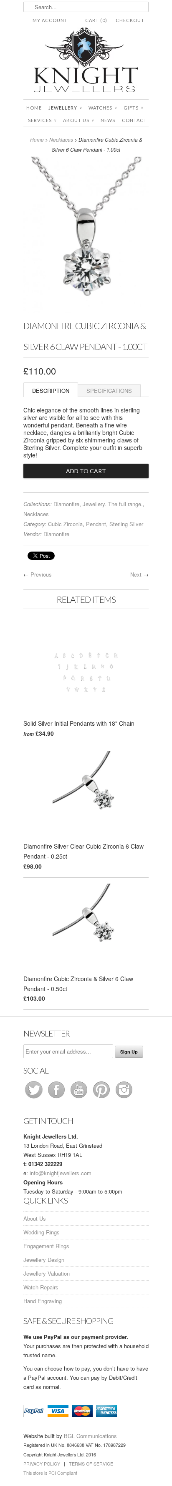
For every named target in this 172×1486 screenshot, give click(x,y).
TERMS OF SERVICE (91, 1464)
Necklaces (61, 139)
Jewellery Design (43, 1260)
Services (42, 120)
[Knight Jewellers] (86, 61)
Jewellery (65, 107)
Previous (41, 574)
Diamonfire (66, 504)
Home (34, 107)
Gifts (133, 107)
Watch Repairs (40, 1287)
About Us (78, 120)
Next (136, 574)
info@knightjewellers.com (60, 1173)
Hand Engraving (42, 1301)
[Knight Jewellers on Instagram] (124, 1098)
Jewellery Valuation (46, 1273)
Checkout (130, 20)
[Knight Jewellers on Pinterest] (102, 1098)
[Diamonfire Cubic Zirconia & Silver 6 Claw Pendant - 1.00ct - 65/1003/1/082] (86, 310)
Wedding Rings (41, 1232)
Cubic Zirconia (65, 524)
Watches (103, 107)
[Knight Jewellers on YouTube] (79, 1098)
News (108, 120)
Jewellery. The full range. (113, 504)
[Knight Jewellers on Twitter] (34, 1098)
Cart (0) (96, 20)
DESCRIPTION (50, 391)
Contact (134, 120)
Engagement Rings (46, 1246)
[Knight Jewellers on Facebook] (57, 1098)
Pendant (96, 524)
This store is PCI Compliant (50, 1473)
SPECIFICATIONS (109, 391)
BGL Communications (90, 1436)
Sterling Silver (126, 524)
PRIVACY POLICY (41, 1464)
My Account (50, 20)
